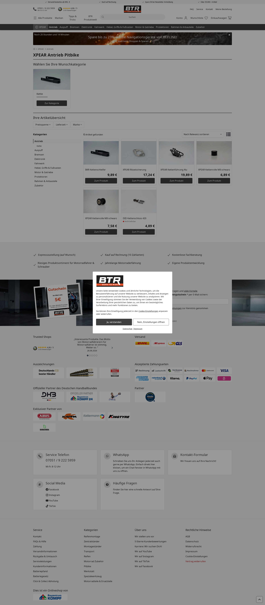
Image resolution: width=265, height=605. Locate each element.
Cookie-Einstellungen (148, 311)
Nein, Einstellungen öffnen (151, 322)
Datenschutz (127, 329)
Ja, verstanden (114, 322)
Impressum (137, 329)
